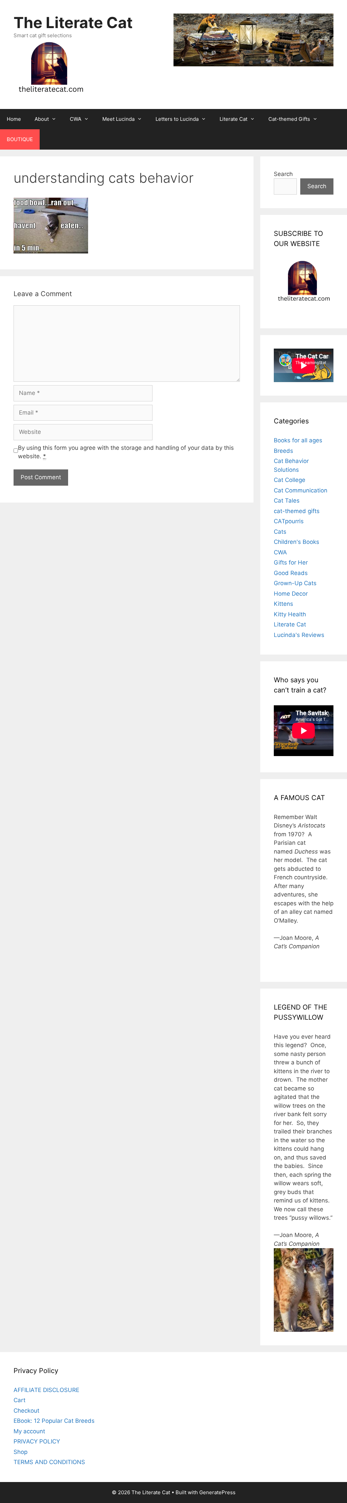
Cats (280, 531)
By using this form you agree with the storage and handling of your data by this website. (126, 452)
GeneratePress (217, 1492)
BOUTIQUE (20, 139)
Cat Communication (300, 490)
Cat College (289, 480)
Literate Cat (233, 119)
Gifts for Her (291, 562)
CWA (75, 119)
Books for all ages (298, 440)
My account (29, 1431)
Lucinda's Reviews (299, 635)
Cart (19, 1400)
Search (283, 174)
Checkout (26, 1410)
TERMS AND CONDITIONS (49, 1462)
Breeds (283, 450)
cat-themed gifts (297, 511)
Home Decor (291, 593)
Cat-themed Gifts (289, 119)
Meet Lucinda (118, 119)
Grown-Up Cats (295, 583)
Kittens (283, 603)
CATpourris (289, 521)
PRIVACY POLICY (37, 1441)
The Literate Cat (73, 22)
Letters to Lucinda (177, 119)
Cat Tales (287, 500)
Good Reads (291, 573)
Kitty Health (290, 614)
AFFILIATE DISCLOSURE (46, 1390)
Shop (20, 1452)
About (42, 119)
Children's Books (296, 541)
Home (14, 119)
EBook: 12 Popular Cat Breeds (54, 1420)
